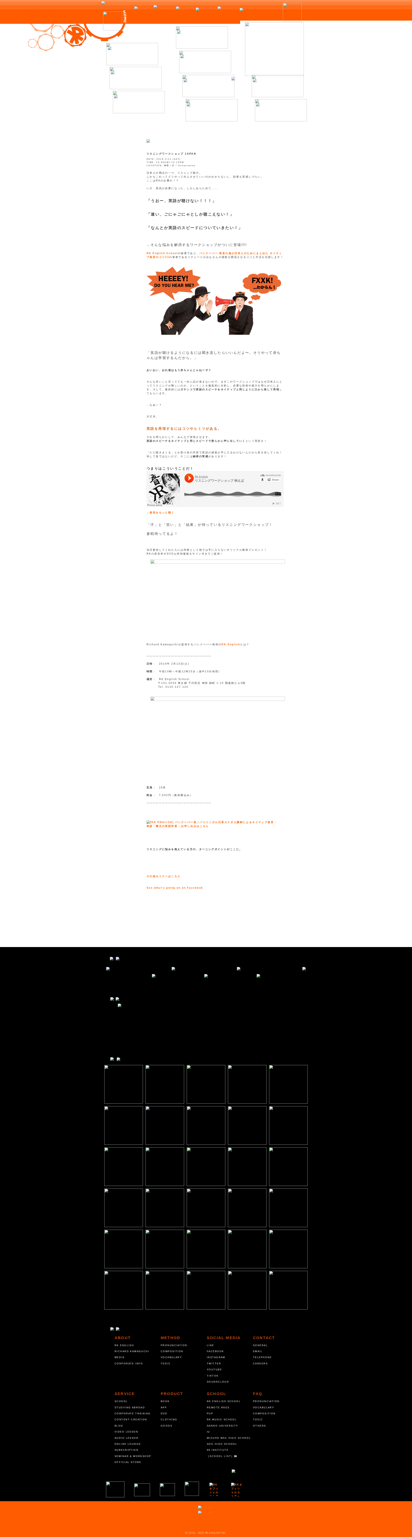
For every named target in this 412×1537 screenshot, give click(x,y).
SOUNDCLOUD (218, 1381)
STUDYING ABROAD (130, 1407)
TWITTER (214, 1363)
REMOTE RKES (218, 1407)
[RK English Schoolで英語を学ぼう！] (274, 49)
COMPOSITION (172, 1351)
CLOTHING (169, 1419)
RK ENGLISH (124, 1345)
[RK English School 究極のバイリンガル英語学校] (115, 1489)
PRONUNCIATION (174, 1345)
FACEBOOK (215, 1351)
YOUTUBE (214, 1369)
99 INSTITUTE (218, 1450)
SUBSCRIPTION (126, 1450)
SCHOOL (121, 1401)
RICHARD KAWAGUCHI (132, 1351)
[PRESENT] (139, 102)
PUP (210, 1413)
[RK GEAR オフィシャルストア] (237, 1489)
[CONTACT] (281, 110)
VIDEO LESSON (126, 1431)
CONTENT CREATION (131, 1419)
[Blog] (208, 86)
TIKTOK (213, 1375)
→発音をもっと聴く (160, 512)
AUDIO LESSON (126, 1438)
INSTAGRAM (216, 1357)
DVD (164, 1413)
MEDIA (119, 1357)
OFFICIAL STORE (128, 1462)
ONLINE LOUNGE (128, 1444)
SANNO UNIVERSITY (222, 1425)
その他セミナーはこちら (163, 876)
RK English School (162, 253)
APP (164, 1407)
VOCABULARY (171, 1357)
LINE (210, 1345)
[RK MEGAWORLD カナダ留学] (167, 1489)
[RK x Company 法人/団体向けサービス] (142, 1489)
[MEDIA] (212, 110)
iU (208, 1431)
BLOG (119, 1425)
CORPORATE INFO (129, 1363)
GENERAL (260, 1345)
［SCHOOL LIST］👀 (222, 1456)
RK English (230, 644)
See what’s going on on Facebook (175, 887)
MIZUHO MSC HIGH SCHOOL (229, 1438)
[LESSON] (136, 78)
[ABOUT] (132, 54)
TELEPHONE (262, 1357)
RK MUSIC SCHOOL (222, 1419)
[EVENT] (202, 37)
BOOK (165, 1401)
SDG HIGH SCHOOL (222, 1444)
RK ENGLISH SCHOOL (224, 1401)
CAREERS (260, 1363)
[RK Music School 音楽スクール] (192, 1489)
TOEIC (166, 1363)
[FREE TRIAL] (278, 86)
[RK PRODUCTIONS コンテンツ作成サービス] (214, 1489)
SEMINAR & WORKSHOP (133, 1456)
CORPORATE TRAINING (133, 1413)
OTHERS (259, 1425)
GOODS (166, 1425)
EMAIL (257, 1351)
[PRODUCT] (205, 62)
